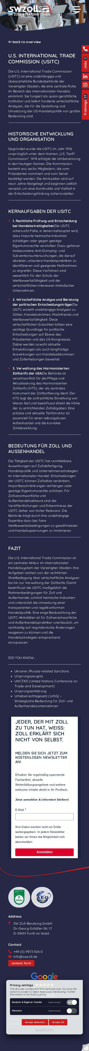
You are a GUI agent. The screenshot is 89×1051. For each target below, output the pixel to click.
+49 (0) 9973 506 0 (28, 952)
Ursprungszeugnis (28, 676)
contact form (21, 963)
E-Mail (19, 809)
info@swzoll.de (25, 956)
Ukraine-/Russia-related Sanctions (41, 671)
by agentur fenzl (44, 1029)
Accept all (58, 1022)
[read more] (54, 1002)
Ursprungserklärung (30, 691)
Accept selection (35, 1022)
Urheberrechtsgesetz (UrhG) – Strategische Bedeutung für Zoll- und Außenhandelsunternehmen (43, 701)
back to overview (26, 42)
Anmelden (44, 852)
